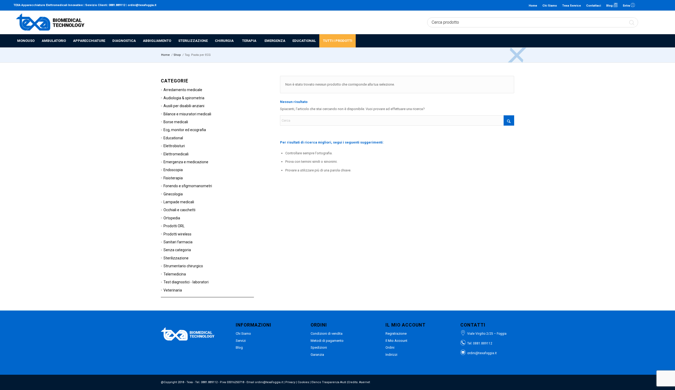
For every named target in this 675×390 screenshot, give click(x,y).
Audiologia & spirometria (183, 98)
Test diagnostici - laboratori (186, 282)
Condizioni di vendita (327, 333)
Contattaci (593, 5)
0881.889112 (117, 5)
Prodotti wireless (177, 234)
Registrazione (396, 333)
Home (533, 5)
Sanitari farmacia (177, 242)
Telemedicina (174, 274)
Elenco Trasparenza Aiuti (328, 382)
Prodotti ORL (174, 226)
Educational (173, 138)
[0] (659, 22)
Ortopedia (171, 218)
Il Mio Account (396, 341)
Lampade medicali (178, 202)
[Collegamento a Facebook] (650, 5)
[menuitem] (25, 40)
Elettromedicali (176, 154)
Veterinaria (172, 290)
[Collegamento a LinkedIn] (642, 5)
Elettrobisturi (174, 146)
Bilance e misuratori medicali (187, 114)
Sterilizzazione (176, 258)
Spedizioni (319, 347)
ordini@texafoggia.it (142, 5)
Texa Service (571, 5)
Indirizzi (391, 355)
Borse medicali (175, 122)
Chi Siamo (549, 5)
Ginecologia (173, 194)
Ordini (389, 347)
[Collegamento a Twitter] (658, 5)
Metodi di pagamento (327, 341)
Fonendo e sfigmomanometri (187, 186)
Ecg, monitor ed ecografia (184, 130)
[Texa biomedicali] (50, 22)
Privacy (290, 382)
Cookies (303, 382)
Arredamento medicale (182, 90)
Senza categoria (177, 250)
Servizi (241, 341)
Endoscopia (173, 170)
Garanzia (317, 355)
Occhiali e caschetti (179, 210)
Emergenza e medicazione (185, 162)
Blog (609, 5)
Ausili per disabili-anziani (183, 106)
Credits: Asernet (359, 382)
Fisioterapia (173, 178)
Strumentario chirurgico (183, 266)
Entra (627, 5)
